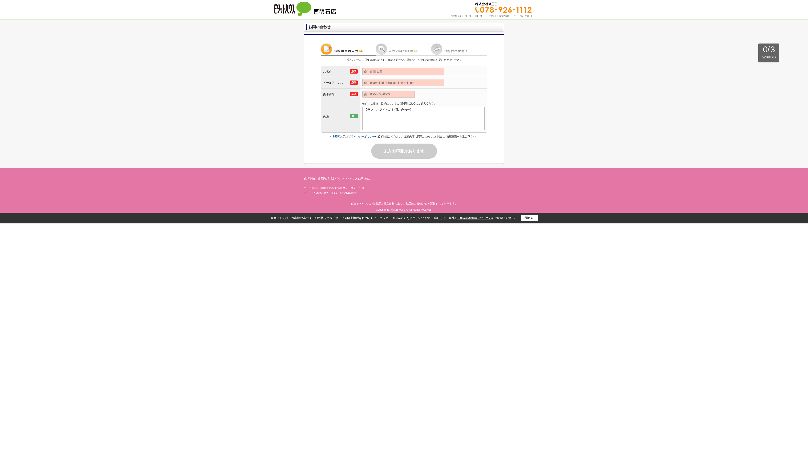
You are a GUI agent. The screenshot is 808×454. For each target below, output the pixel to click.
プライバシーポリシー (361, 136)
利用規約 (337, 136)
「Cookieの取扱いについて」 (474, 218)
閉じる (529, 217)
